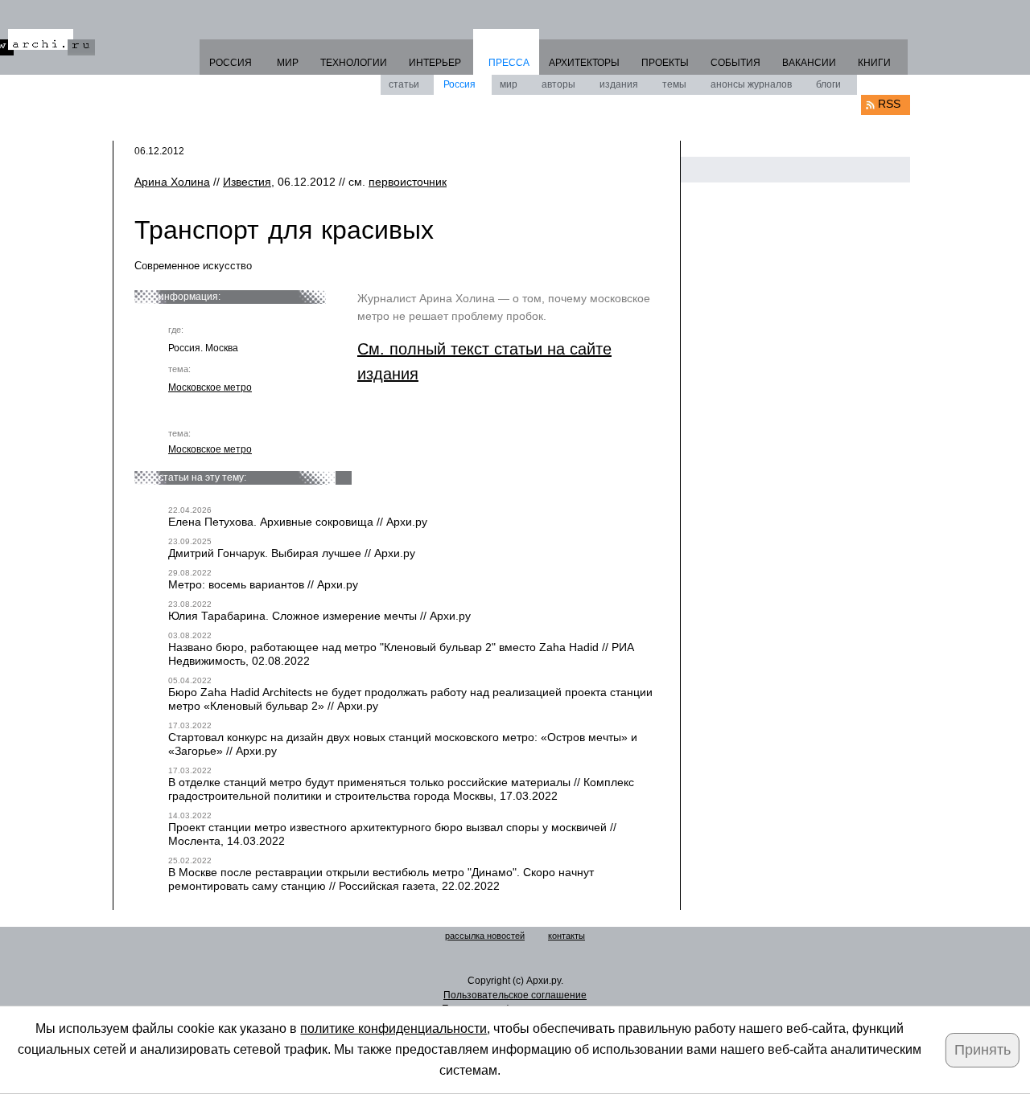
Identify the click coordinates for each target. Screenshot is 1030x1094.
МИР (288, 62)
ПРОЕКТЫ (665, 62)
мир (508, 84)
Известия (247, 181)
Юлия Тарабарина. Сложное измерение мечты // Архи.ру (319, 615)
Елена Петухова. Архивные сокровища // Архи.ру (297, 521)
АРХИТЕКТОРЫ (584, 62)
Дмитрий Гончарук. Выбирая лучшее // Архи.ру (291, 553)
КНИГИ (874, 62)
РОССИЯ (230, 62)
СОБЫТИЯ (735, 62)
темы (674, 84)
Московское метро (210, 387)
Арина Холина (172, 181)
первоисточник (408, 181)
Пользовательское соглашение (515, 995)
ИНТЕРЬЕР (435, 62)
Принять (982, 1050)
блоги (828, 84)
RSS (889, 103)
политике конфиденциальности (393, 1028)
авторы (558, 84)
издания (618, 84)
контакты (566, 935)
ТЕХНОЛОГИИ (353, 62)
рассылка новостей (485, 935)
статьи (404, 84)
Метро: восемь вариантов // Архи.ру (263, 584)
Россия (459, 84)
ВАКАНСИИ (809, 62)
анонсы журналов (751, 84)
